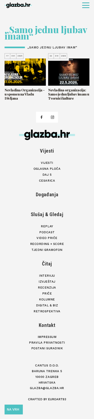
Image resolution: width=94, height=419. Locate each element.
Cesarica (47, 180)
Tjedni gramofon (47, 250)
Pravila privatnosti (47, 342)
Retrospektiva (47, 311)
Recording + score (47, 244)
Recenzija (47, 287)
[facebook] (41, 117)
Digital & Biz (47, 305)
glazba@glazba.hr (47, 388)
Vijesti (47, 151)
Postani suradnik (47, 348)
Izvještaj (47, 281)
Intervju (47, 275)
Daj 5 (47, 174)
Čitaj (47, 264)
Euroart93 (57, 399)
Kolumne (47, 299)
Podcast (47, 232)
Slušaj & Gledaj (47, 214)
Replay (47, 226)
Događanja (47, 194)
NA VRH (13, 409)
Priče (47, 293)
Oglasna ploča (47, 168)
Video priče (47, 238)
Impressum (47, 337)
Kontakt (47, 325)
